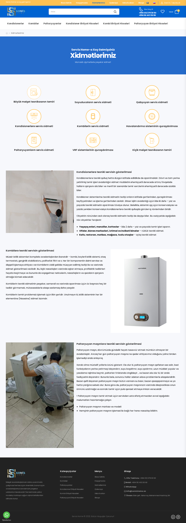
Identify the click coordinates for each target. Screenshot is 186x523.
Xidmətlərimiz (98, 3)
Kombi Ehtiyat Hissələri (116, 23)
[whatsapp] (173, 517)
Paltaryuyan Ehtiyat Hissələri (151, 23)
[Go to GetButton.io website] (6, 520)
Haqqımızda (82, 3)
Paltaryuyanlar (52, 23)
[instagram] (178, 517)
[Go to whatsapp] (6, 515)
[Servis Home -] (16, 11)
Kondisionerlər (15, 23)
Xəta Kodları (128, 3)
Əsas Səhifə (66, 3)
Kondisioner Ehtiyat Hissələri (82, 23)
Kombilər (33, 23)
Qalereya (113, 3)
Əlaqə (141, 3)
